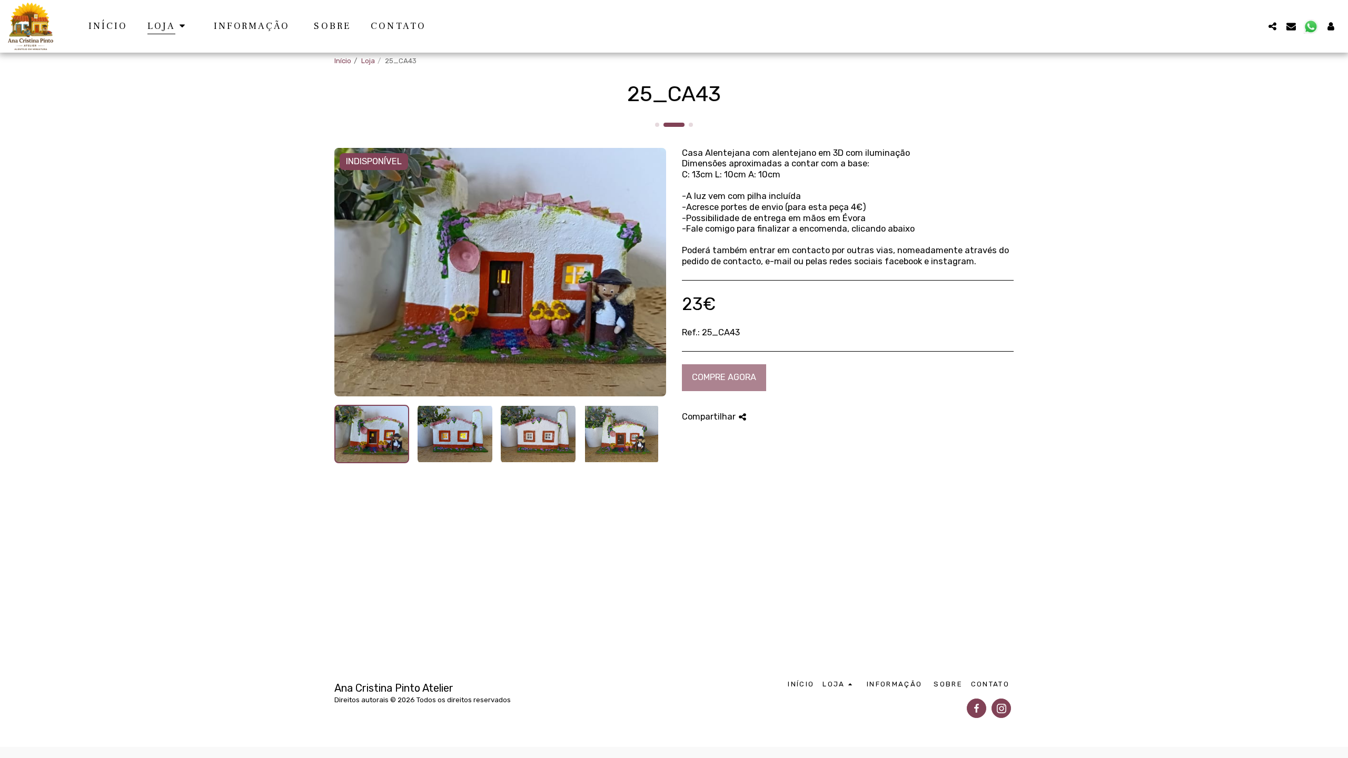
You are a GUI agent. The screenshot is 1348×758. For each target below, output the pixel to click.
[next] (649, 272)
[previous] (351, 272)
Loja (368, 61)
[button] (1272, 26)
